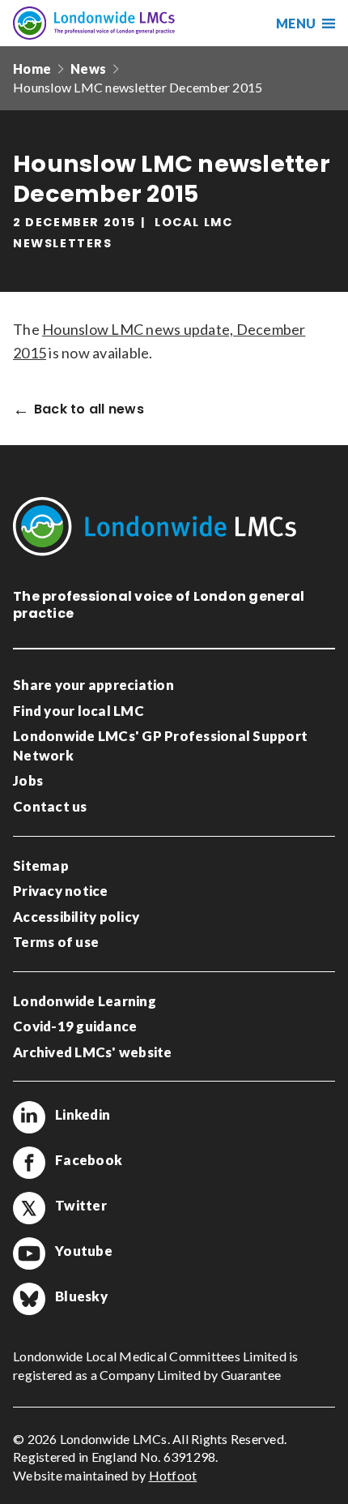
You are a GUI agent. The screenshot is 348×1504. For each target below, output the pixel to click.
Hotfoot (173, 1475)
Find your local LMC (78, 710)
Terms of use (56, 941)
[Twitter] (29, 1208)
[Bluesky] (29, 1299)
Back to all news (89, 409)
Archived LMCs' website (92, 1052)
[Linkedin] (29, 1117)
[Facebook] (29, 1162)
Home (32, 68)
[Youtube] (29, 1253)
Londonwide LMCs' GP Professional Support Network (160, 745)
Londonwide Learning (84, 1000)
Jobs (28, 780)
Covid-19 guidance (75, 1026)
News (88, 68)
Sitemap (41, 865)
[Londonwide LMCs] (94, 23)
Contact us (50, 806)
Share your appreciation (93, 684)
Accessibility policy (76, 916)
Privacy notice (60, 890)
